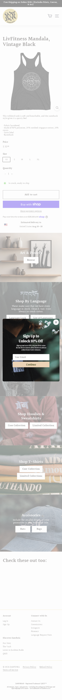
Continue (31, 364)
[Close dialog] (56, 322)
